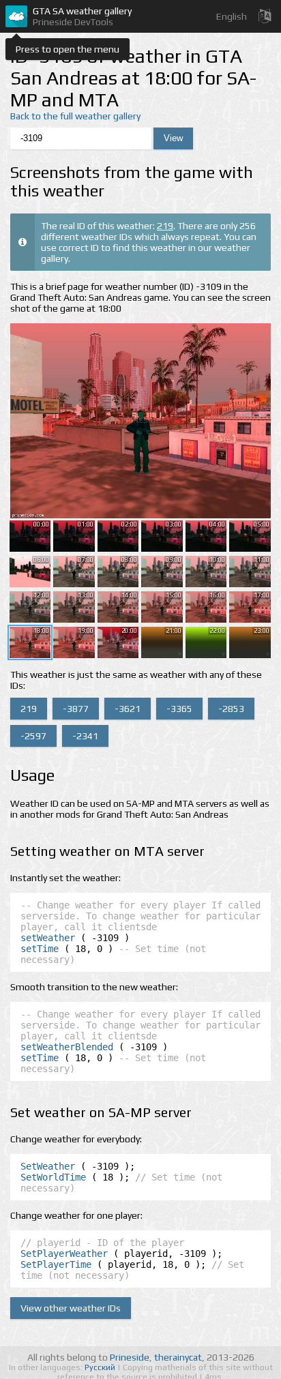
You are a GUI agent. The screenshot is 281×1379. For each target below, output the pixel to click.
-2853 (231, 708)
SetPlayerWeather (64, 1253)
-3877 (76, 708)
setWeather (47, 937)
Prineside (129, 1357)
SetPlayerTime (55, 1264)
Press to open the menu (67, 49)
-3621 (127, 708)
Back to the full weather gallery (75, 115)
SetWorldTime (53, 1177)
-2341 (85, 735)
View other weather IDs (70, 1308)
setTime (39, 948)
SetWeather (47, 1166)
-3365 (179, 708)
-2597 (33, 735)
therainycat (178, 1357)
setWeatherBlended (66, 1046)
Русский (101, 1367)
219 (165, 225)
